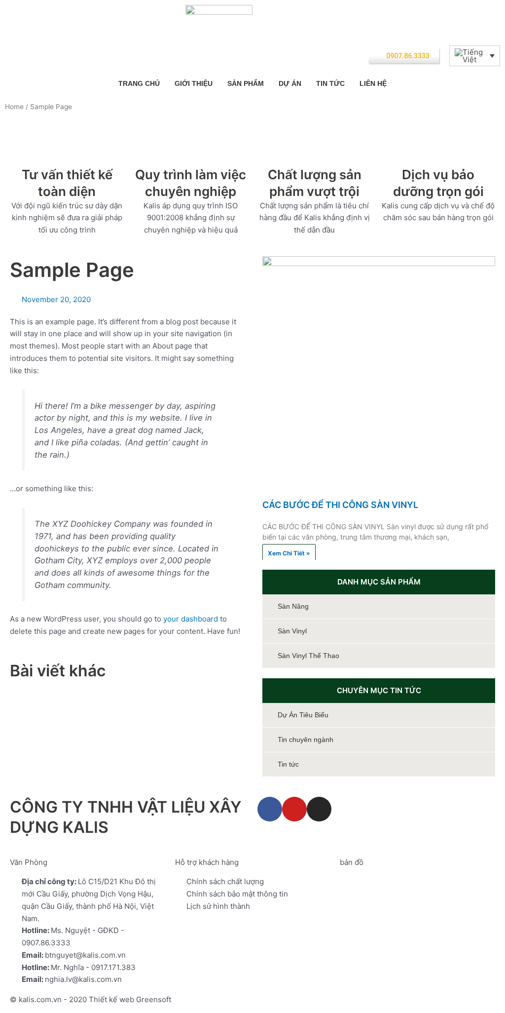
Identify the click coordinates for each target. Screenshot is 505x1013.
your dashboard (190, 618)
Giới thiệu (194, 83)
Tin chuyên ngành (305, 739)
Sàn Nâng (293, 606)
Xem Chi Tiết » (289, 553)
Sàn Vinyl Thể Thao (308, 656)
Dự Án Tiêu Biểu (303, 715)
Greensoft (153, 999)
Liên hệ (373, 83)
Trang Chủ (139, 83)
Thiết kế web (111, 999)
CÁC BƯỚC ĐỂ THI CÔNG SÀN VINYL (340, 505)
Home (14, 107)
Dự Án (290, 83)
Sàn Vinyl (292, 631)
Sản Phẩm (245, 83)
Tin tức (330, 83)
